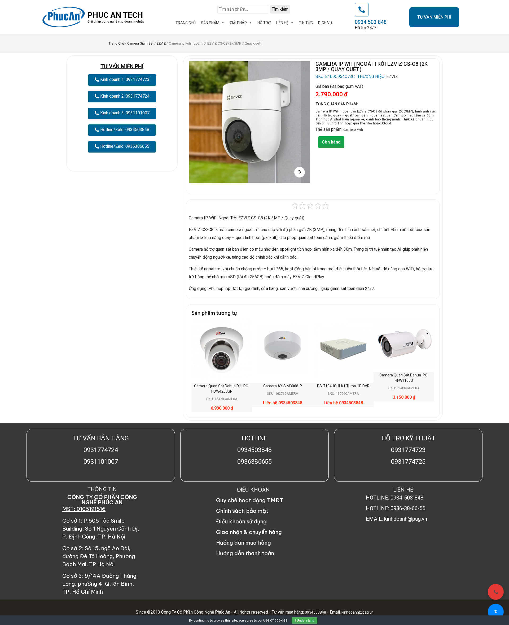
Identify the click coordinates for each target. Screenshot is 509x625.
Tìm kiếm (280, 9)
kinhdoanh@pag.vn (357, 612)
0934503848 (315, 612)
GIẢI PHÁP (238, 23)
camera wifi (353, 129)
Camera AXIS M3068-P (282, 386)
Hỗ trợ (264, 23)
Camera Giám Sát (140, 43)
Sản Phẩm (210, 23)
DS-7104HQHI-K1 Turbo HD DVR (343, 386)
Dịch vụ (325, 23)
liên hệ (282, 23)
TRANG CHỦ (185, 23)
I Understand (304, 620)
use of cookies (275, 620)
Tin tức (306, 23)
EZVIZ (161, 43)
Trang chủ (116, 43)
